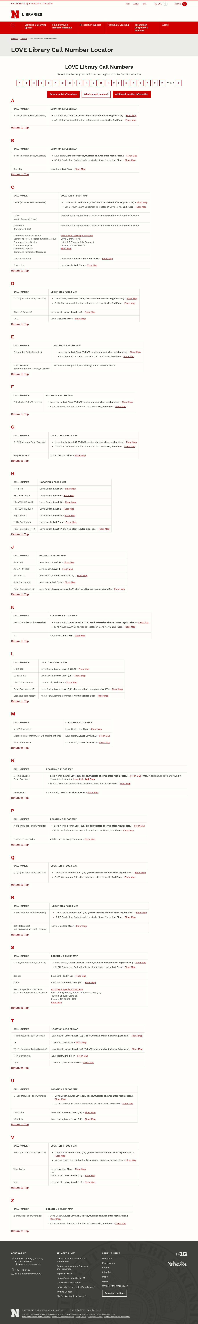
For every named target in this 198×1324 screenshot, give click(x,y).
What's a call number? (96, 94)
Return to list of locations (63, 94)
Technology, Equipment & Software (141, 28)
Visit (127, 4)
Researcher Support (90, 25)
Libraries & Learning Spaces (35, 26)
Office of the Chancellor (115, 1286)
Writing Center (64, 1291)
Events (105, 1267)
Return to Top (20, 127)
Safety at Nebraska (95, 1317)
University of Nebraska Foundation (75, 1287)
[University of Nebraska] (177, 1263)
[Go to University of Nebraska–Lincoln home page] (15, 14)
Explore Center (65, 1273)
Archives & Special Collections (67, 989)
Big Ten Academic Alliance (70, 1296)
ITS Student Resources (69, 1282)
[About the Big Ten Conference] (181, 1254)
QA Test (92, 1314)
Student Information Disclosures (117, 1317)
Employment (109, 1263)
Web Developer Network (78, 1314)
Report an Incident (114, 1293)
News (105, 1281)
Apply (136, 4)
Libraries (32, 14)
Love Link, (84, 779)
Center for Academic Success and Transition (72, 1267)
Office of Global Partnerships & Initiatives (72, 1260)
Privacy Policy (81, 1317)
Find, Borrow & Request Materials (62, 26)
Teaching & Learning (118, 25)
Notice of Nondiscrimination (63, 1317)
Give (144, 4)
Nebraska (14, 39)
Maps (105, 1276)
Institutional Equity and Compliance (36, 1317)
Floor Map (131, 115)
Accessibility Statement (106, 1314)
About (165, 25)
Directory (107, 1258)
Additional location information (131, 94)
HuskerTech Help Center (69, 1278)
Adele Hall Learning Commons (77, 235)
